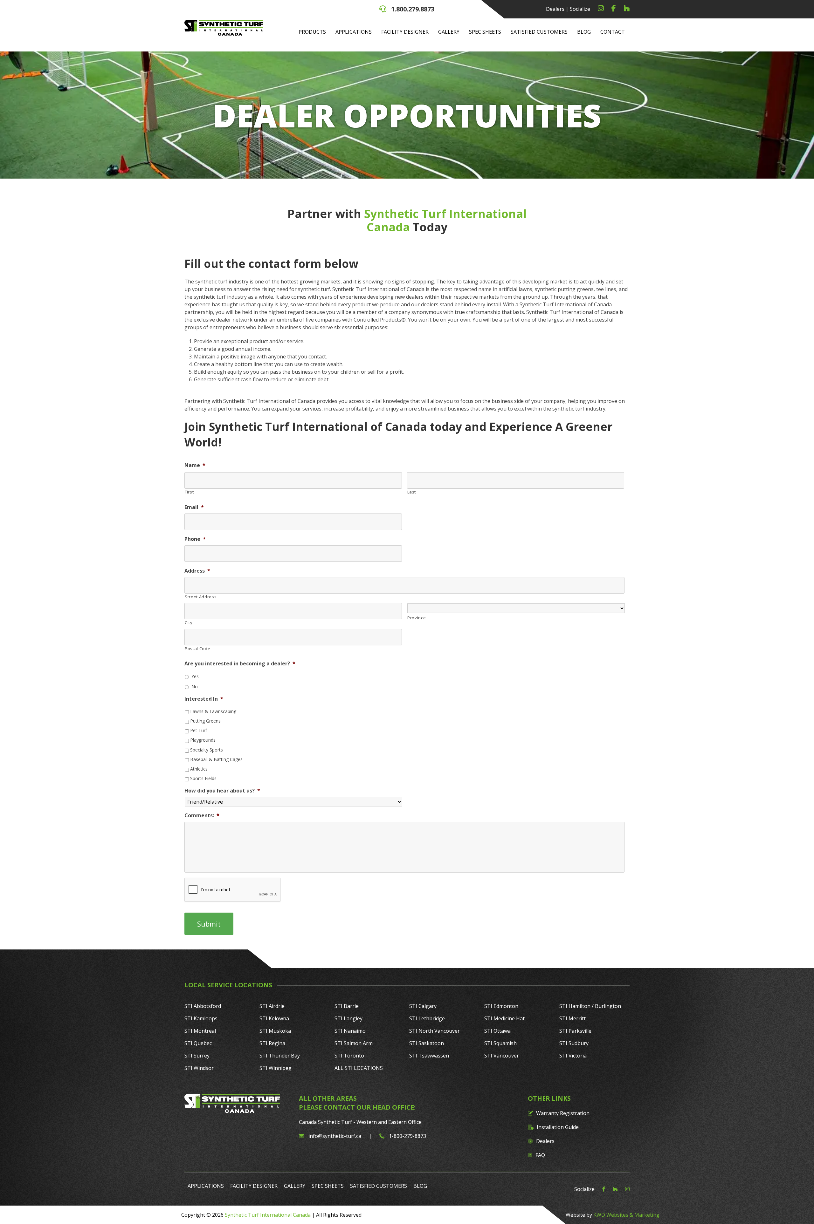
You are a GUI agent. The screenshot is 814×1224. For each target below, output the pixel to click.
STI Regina (272, 1043)
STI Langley (348, 1018)
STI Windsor (199, 1067)
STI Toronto (349, 1055)
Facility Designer (405, 31)
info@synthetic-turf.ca (334, 1135)
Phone (195, 539)
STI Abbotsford (202, 1006)
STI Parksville (575, 1030)
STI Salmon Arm (354, 1043)
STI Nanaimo (350, 1030)
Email (194, 507)
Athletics (199, 769)
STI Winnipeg (275, 1067)
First (189, 492)
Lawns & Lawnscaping (213, 711)
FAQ (540, 1155)
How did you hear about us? (222, 790)
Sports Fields (203, 778)
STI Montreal (200, 1030)
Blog (584, 31)
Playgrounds (203, 740)
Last (411, 492)
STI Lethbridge (427, 1018)
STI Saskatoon (426, 1043)
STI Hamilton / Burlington (590, 1006)
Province (416, 618)
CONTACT (612, 31)
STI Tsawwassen (429, 1055)
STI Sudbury (574, 1043)
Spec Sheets (485, 31)
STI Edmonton (501, 1006)
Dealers (555, 8)
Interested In (203, 699)
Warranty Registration (563, 1113)
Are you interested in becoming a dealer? (239, 663)
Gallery (448, 31)
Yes (195, 676)
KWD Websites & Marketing (626, 1214)
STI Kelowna (274, 1018)
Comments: (201, 815)
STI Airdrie (272, 1006)
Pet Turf (198, 730)
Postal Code (197, 648)
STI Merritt (572, 1018)
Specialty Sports (206, 750)
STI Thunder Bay (279, 1055)
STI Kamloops (200, 1018)
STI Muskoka (275, 1030)
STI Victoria (573, 1055)
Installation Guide (558, 1127)
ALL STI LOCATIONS (359, 1067)
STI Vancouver (501, 1055)
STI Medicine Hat (504, 1018)
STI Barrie (347, 1006)
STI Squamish (500, 1043)
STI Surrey (197, 1055)
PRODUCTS (312, 31)
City (189, 622)
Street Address (201, 597)
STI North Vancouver (434, 1030)
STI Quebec (198, 1043)
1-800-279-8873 (407, 1135)
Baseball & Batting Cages (216, 759)
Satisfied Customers (539, 31)
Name (194, 465)
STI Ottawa (497, 1030)
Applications (353, 31)
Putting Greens (205, 721)
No (194, 686)
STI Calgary (423, 1006)
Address (197, 571)
